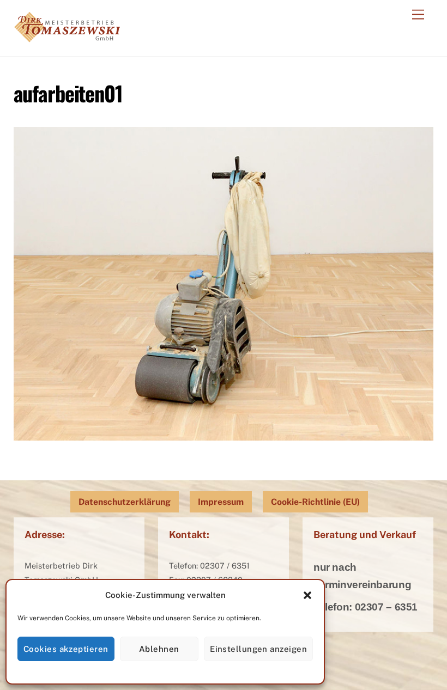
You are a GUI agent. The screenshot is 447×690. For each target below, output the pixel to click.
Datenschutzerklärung (124, 502)
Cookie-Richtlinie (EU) (315, 502)
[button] (307, 595)
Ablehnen (159, 649)
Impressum (221, 502)
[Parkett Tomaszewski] (67, 36)
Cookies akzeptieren (65, 649)
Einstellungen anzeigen (258, 649)
